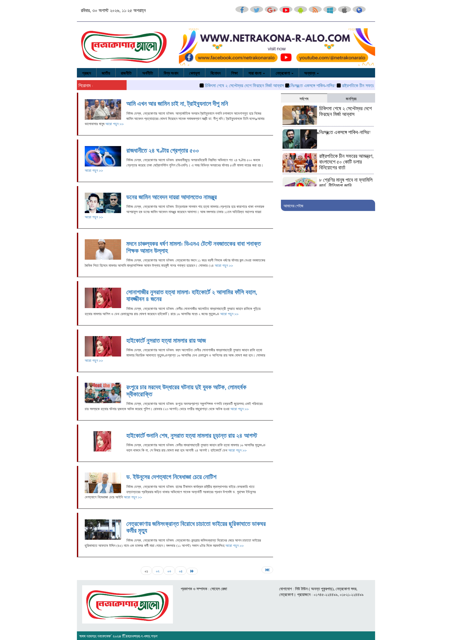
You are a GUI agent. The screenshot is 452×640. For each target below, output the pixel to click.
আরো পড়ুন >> (114, 123)
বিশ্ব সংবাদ (171, 72)
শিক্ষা (234, 72)
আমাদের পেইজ (293, 205)
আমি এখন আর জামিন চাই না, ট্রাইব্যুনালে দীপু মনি (177, 102)
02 (158, 571)
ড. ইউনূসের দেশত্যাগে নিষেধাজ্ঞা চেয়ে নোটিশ (171, 476)
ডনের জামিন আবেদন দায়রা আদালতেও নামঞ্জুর (171, 196)
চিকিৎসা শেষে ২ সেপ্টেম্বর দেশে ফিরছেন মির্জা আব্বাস (231, 85)
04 (181, 571)
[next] (192, 571)
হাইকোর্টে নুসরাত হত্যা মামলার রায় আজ (166, 339)
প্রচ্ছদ (86, 72)
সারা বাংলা (255, 72)
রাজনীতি (126, 72)
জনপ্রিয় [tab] (351, 98)
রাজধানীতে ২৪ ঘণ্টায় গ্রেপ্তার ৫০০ (162, 149)
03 (169, 571)
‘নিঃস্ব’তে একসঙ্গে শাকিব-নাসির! (300, 85)
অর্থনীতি (147, 72)
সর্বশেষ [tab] (304, 98)
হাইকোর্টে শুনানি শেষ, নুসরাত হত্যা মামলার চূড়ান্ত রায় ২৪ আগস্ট (191, 434)
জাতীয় (106, 72)
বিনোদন (216, 72)
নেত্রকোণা (283, 72)
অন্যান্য (310, 72)
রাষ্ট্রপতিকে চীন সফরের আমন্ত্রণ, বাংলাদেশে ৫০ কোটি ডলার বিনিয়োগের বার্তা (346, 161)
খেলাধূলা (194, 72)
